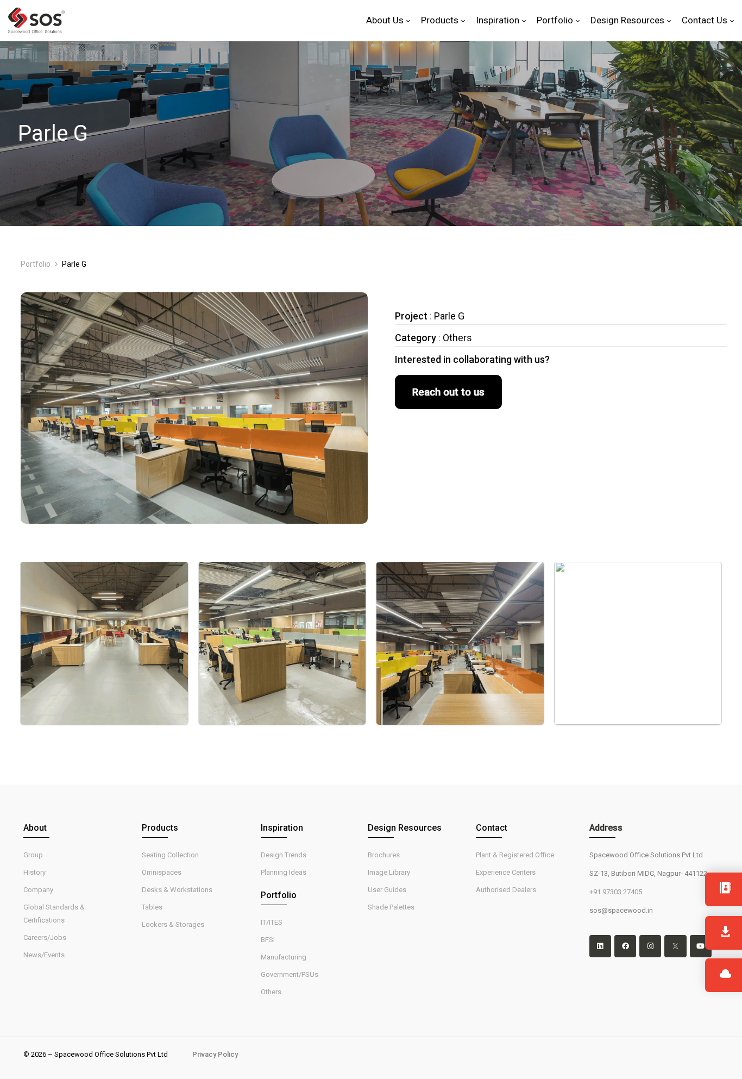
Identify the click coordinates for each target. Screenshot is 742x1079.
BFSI (268, 940)
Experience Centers (506, 872)
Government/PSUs (289, 974)
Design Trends (283, 855)
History (34, 872)
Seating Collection (170, 855)
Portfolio (36, 264)
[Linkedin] (600, 946)
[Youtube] (701, 946)
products (160, 828)
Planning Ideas (283, 872)
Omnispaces (161, 872)
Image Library (389, 872)
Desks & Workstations (177, 890)
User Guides (387, 890)
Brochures (384, 855)
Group (33, 855)
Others (271, 992)
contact (491, 828)
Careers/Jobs (44, 937)
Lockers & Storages (173, 924)
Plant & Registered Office (515, 855)
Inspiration (282, 828)
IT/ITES (271, 922)
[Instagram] (650, 946)
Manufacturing (283, 957)
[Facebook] (625, 946)
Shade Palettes (391, 907)
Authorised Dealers (506, 890)
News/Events (44, 955)
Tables (152, 907)
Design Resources (405, 828)
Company (38, 890)
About (35, 828)
